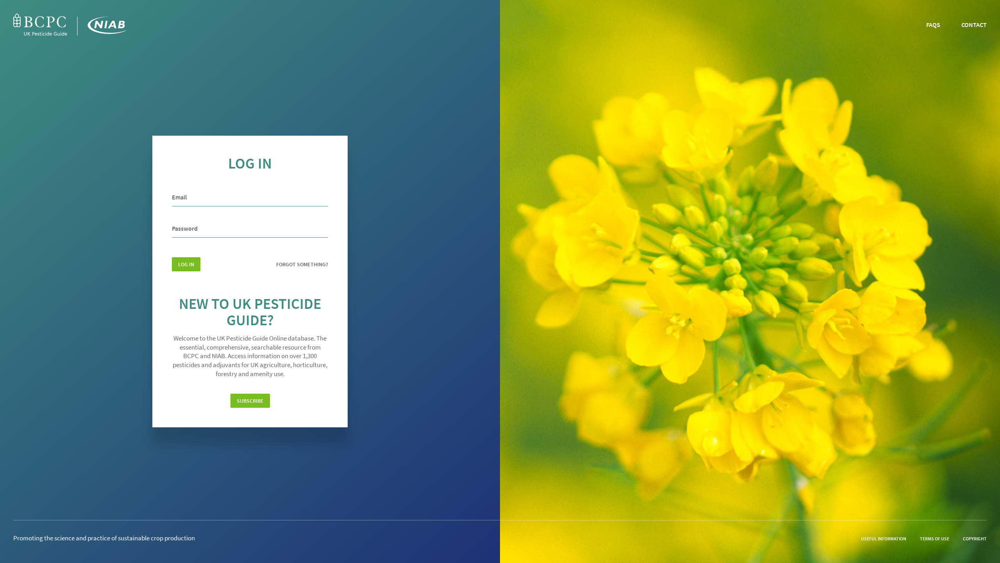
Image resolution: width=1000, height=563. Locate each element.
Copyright (975, 538)
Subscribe (250, 400)
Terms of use (934, 538)
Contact (974, 25)
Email (179, 197)
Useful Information (883, 538)
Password (185, 228)
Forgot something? (302, 264)
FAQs (933, 25)
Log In (186, 264)
